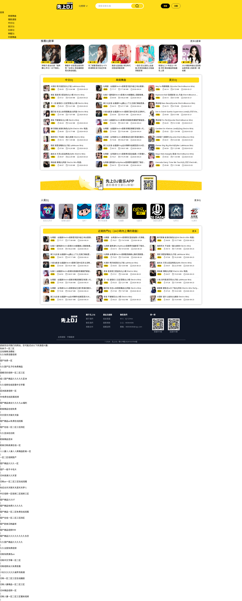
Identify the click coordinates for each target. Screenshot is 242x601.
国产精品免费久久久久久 (11, 505)
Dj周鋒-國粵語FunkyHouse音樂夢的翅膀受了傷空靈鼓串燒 (124, 162)
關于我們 (89, 318)
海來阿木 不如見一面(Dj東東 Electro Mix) (67, 137)
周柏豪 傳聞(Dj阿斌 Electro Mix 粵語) (66, 162)
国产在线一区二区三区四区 (12, 427)
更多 (194, 231)
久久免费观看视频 (8, 354)
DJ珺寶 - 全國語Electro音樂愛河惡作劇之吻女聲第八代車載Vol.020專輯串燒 (124, 86)
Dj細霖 (121, 220)
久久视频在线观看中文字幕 (12, 384)
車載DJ (11, 33)
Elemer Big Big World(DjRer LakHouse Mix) (174, 145)
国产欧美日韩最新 (8, 523)
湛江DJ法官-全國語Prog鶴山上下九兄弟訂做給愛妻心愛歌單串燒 (124, 103)
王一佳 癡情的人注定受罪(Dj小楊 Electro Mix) (69, 103)
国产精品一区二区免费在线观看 (14, 511)
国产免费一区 (6, 360)
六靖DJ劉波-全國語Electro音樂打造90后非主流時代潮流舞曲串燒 (124, 111)
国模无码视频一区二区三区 (12, 372)
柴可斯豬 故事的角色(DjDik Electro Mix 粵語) (69, 128)
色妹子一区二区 (7, 348)
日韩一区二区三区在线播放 (12, 578)
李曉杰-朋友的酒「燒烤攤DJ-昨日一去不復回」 (47, 66)
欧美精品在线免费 (8, 409)
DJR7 (84, 220)
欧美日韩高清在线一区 (10, 445)
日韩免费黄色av (7, 554)
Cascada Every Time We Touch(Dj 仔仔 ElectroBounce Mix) (177, 162)
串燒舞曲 (12, 15)
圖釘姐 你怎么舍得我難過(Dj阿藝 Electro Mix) (69, 111)
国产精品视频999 (8, 530)
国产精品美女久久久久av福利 (13, 403)
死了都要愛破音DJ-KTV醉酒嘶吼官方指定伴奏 (94, 66)
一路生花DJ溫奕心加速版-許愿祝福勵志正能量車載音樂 (141, 68)
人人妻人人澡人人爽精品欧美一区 (15, 451)
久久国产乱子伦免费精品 (11, 366)
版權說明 (106, 327)
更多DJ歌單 (195, 41)
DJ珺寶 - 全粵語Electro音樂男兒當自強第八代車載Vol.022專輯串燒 (124, 154)
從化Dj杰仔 (47, 220)
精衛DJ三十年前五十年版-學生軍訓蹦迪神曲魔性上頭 (164, 68)
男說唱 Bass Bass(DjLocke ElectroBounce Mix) (175, 103)
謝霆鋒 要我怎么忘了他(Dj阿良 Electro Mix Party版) (178, 288)
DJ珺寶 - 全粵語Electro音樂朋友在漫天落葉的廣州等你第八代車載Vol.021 (124, 137)
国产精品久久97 (7, 499)
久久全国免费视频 (8, 548)
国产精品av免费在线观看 (11, 421)
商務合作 (89, 327)
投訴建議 (106, 318)
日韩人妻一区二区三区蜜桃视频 (14, 596)
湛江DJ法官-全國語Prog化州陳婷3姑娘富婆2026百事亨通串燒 (124, 145)
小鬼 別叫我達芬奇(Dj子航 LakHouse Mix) (174, 279)
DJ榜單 (82, 6)
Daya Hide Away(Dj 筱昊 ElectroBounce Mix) (175, 154)
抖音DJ (11, 30)
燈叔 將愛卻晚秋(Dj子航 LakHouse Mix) (67, 145)
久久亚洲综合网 (7, 433)
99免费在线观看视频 (9, 396)
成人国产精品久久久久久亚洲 (13, 378)
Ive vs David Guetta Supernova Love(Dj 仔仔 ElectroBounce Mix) (177, 111)
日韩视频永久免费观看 (10, 566)
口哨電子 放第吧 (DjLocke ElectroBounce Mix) (175, 137)
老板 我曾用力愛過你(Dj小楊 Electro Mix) (67, 95)
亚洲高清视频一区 (8, 390)
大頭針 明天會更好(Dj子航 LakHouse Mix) (68, 86)
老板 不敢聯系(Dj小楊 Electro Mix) (65, 120)
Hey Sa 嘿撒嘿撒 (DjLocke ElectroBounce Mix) (175, 86)
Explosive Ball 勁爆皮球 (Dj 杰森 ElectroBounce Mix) (177, 95)
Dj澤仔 (194, 220)
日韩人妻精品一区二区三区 (12, 584)
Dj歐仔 (139, 220)
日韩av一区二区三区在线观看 (13, 481)
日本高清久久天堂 (8, 475)
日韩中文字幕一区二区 (10, 560)
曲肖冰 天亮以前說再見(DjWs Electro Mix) (68, 154)
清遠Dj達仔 (157, 220)
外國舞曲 (12, 37)
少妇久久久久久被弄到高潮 (12, 572)
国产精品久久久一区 (9, 463)
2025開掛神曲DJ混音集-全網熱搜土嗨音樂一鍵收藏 (188, 68)
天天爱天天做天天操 (9, 415)
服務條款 (106, 322)
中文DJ (11, 23)
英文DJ (11, 26)
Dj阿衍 (176, 220)
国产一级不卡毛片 (8, 469)
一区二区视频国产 (8, 457)
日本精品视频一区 (8, 590)
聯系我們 (89, 322)
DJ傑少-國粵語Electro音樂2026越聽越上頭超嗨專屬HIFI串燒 (124, 95)
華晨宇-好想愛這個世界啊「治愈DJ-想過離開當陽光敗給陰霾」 (70, 68)
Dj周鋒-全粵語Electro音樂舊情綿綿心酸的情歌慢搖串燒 (125, 254)
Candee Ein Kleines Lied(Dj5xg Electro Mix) (174, 128)
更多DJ (197, 200)
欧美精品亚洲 (6, 439)
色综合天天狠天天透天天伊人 (13, 487)
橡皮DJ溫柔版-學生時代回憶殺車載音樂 (117, 66)
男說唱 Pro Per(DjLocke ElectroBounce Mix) (174, 120)
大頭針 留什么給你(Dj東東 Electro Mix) (173, 296)
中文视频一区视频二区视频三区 (14, 493)
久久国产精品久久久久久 (11, 542)
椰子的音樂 (102, 220)
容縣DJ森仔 (65, 220)
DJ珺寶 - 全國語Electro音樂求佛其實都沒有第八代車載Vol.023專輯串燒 (124, 128)
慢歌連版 (12, 19)
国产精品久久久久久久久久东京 (14, 536)
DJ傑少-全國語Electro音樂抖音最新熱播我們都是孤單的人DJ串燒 (124, 120)
